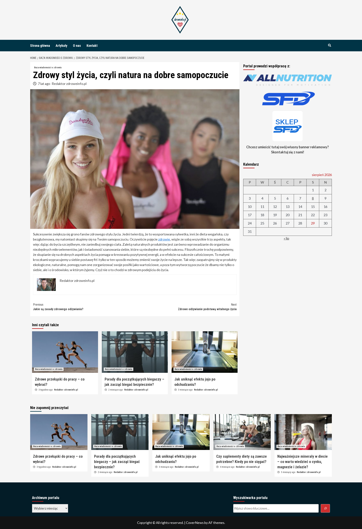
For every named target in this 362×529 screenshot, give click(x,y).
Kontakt (92, 46)
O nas (77, 46)
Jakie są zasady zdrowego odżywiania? (58, 307)
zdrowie (164, 239)
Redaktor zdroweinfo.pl (69, 84)
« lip (286, 238)
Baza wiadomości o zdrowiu (47, 67)
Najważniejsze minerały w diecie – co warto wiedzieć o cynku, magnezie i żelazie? (302, 461)
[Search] (329, 45)
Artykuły (61, 46)
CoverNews (195, 523)
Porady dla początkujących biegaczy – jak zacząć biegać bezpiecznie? (117, 461)
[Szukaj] (325, 508)
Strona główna (40, 46)
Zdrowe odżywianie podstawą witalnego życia (207, 307)
